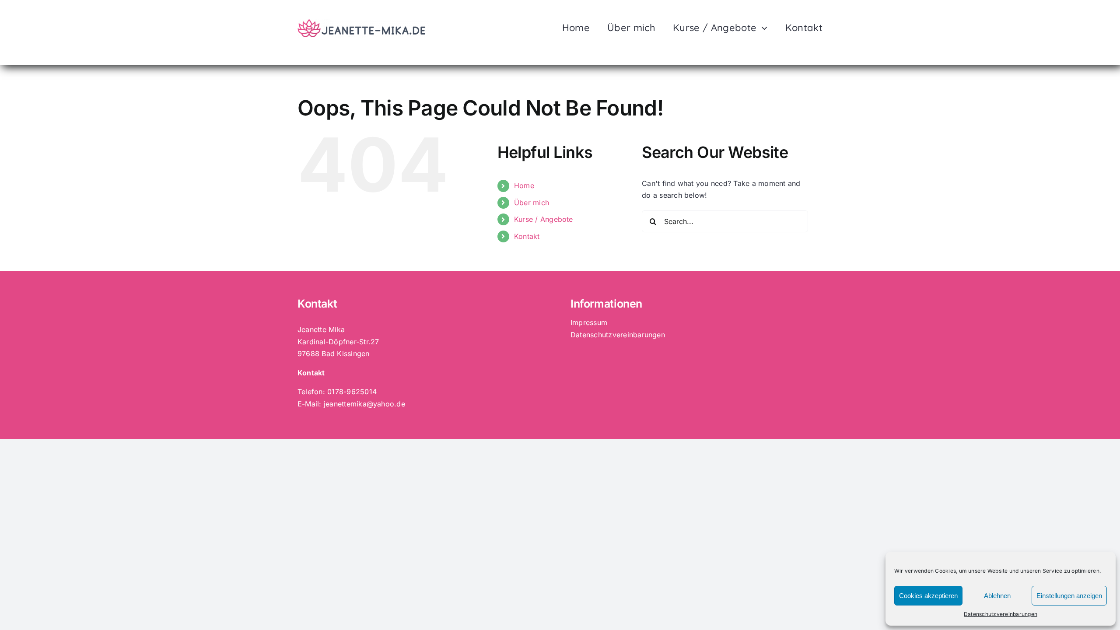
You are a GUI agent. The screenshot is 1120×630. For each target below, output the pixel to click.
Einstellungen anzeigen (1069, 595)
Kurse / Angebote (543, 219)
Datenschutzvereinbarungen (1000, 614)
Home (524, 185)
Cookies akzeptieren (928, 595)
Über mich (531, 202)
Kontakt (527, 236)
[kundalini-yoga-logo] (363, 22)
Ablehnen (997, 595)
